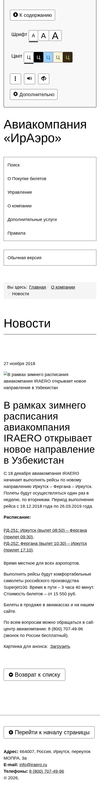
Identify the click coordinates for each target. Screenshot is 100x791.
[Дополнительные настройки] (43, 79)
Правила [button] (16, 233)
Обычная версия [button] (25, 257)
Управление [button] (20, 192)
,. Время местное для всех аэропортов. (45, 540)
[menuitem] (50, 165)
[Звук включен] (29, 79)
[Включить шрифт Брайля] (15, 79)
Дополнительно (36, 94)
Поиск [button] (14, 165)
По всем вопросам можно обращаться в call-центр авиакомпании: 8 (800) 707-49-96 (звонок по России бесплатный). (49, 629)
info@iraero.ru (33, 764)
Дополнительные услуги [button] (32, 219)
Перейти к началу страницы (51, 732)
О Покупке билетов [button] (27, 178)
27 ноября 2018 (19, 363)
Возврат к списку (36, 674)
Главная (37, 287)
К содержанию (35, 15)
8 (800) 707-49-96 (46, 771)
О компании (63, 287)
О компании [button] (20, 205)
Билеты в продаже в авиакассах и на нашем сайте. (49, 608)
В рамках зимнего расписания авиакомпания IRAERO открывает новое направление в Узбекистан (49, 433)
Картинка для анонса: (37, 646)
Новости (20, 293)
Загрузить (60, 646)
